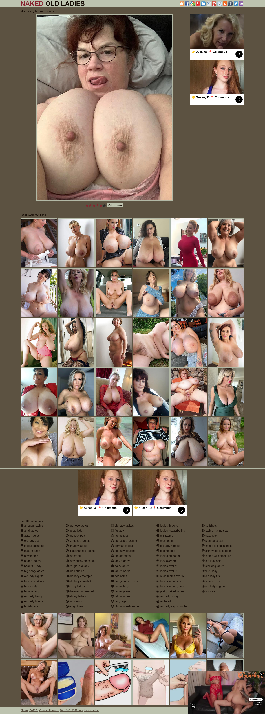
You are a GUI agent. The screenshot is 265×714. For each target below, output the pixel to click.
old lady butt (77, 535)
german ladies (123, 545)
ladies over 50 (168, 571)
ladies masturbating (172, 530)
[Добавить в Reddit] (219, 3)
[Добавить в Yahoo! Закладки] (241, 3)
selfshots (211, 525)
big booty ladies (33, 571)
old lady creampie (80, 576)
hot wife (210, 591)
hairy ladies (121, 566)
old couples (76, 571)
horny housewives (126, 581)
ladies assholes (33, 545)
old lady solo (213, 560)
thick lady (211, 571)
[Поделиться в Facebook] (187, 3)
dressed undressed (81, 591)
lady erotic (76, 601)
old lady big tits (33, 576)
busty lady (75, 530)
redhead (165, 601)
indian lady (121, 586)
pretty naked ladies (171, 591)
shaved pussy (214, 540)
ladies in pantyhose (172, 586)
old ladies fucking (125, 540)
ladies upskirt (213, 581)
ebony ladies (77, 596)
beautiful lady (32, 566)
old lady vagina (215, 586)
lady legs (120, 601)
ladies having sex (216, 530)
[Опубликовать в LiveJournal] (209, 3)
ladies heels (122, 571)
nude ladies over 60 (172, 576)
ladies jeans (122, 591)
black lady (30, 586)
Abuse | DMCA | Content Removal (40, 710)
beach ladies (32, 560)
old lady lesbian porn (127, 606)
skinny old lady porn (218, 550)
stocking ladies (214, 566)
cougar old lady (79, 566)
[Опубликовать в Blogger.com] (182, 3)
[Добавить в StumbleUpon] (225, 3)
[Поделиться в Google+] (198, 3)
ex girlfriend (76, 606)
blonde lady (31, 591)
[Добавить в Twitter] (236, 3)
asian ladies (31, 535)
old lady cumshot (80, 581)
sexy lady (211, 535)
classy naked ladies (82, 550)
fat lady (119, 530)
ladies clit (75, 555)
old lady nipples (169, 545)
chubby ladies (78, 545)
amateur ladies (33, 525)
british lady (30, 606)
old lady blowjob (34, 596)
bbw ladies (30, 555)
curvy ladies (77, 586)
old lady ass (31, 540)
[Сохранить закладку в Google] (192, 3)
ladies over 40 (168, 566)
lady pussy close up (82, 560)
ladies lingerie (168, 525)
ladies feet (121, 535)
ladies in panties (170, 581)
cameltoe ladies (79, 540)
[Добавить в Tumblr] (230, 3)
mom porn (166, 540)
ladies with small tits (218, 555)
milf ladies (166, 535)
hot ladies (120, 576)
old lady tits (212, 576)
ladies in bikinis (33, 581)
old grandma (122, 555)
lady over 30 (167, 560)
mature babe (31, 550)
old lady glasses (124, 550)
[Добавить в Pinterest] (214, 3)
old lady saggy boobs (173, 606)
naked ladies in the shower (222, 545)
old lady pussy (168, 596)
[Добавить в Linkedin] (203, 3)
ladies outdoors (169, 555)
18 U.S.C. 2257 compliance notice (79, 710)
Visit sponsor (115, 205)
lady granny (122, 560)
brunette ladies (78, 525)
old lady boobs (33, 601)
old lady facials (124, 525)
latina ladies (122, 596)
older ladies (167, 550)
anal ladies (30, 530)
